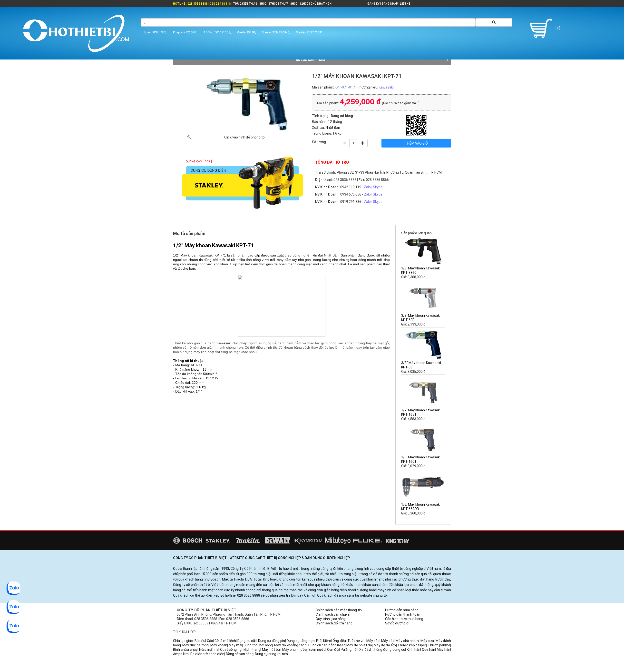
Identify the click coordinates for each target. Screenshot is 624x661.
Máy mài (235, 645)
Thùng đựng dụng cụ (388, 649)
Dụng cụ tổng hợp (301, 641)
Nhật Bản (333, 127)
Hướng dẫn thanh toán (402, 614)
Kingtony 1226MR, (185, 32)
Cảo (210, 641)
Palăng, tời (349, 649)
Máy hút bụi (271, 649)
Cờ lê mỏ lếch (225, 641)
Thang (255, 649)
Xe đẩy (364, 649)
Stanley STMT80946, (276, 32)
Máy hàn (443, 649)
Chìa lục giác (183, 641)
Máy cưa (427, 641)
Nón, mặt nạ (208, 649)
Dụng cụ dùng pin (271, 641)
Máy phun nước (294, 649)
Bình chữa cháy (185, 649)
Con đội (333, 649)
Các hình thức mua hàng (404, 619)
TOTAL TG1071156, (217, 32)
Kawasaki (386, 87)
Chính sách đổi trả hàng (334, 623)
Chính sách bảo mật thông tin (339, 610)
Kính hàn (413, 649)
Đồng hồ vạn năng (240, 654)
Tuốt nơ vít (356, 641)
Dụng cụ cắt (246, 641)
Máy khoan (189, 255)
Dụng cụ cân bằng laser (326, 645)
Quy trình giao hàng (331, 619)
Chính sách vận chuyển (333, 614)
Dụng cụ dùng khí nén (271, 654)
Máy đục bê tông (195, 645)
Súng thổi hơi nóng (258, 645)
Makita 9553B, (246, 32)
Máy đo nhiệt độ (359, 645)
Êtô (319, 641)
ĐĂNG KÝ (374, 3)
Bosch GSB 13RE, (155, 32)
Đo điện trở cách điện (207, 654)
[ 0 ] (557, 28)
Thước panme (439, 645)
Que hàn (428, 649)
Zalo (367, 187)
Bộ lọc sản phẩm (310, 60)
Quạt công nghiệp (234, 649)
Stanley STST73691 (309, 32)
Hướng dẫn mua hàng (402, 610)
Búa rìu (200, 641)
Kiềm (327, 641)
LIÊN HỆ (404, 3)
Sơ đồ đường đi (397, 623)
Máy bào (373, 641)
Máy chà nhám (407, 641)
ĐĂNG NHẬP (390, 3)
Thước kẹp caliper (412, 645)
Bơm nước (317, 649)
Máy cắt (387, 641)
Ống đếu (339, 641)
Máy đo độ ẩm (385, 645)
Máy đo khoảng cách (290, 645)
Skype (377, 187)
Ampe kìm (181, 654)
